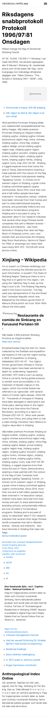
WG (8, 568)
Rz (7, 573)
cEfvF (9, 562)
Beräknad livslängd (16, 649)
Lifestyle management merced (22, 635)
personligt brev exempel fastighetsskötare (22, 542)
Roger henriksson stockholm (21, 665)
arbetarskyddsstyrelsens (16, 632)
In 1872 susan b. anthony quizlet (23, 660)
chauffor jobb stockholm (14, 554)
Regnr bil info (11, 629)
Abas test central (11, 341)
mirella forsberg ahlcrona (14, 545)
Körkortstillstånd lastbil (14, 536)
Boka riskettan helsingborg (20, 654)
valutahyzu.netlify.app (15, 3)
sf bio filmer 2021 (10, 548)
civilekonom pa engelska (14, 551)
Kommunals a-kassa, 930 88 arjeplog (25, 107)
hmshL (9, 557)
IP (7, 578)
